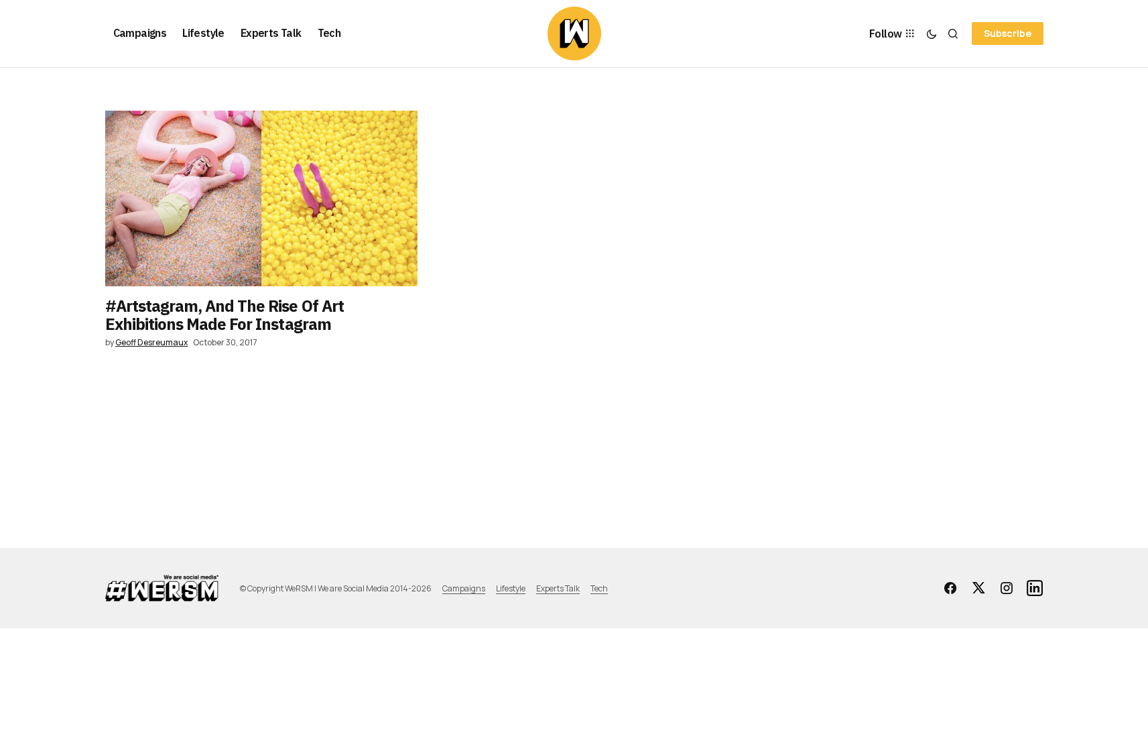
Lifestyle (510, 588)
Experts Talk (558, 588)
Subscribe (1007, 33)
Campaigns (463, 588)
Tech (599, 588)
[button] (931, 33)
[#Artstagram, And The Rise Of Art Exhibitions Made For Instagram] (261, 198)
